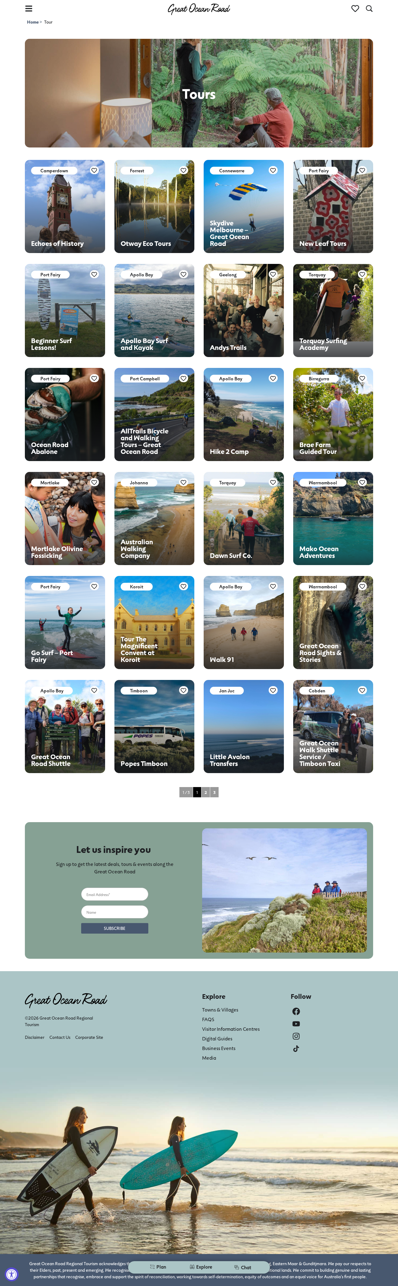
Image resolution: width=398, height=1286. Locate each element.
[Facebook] (296, 1011)
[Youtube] (296, 1023)
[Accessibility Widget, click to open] (12, 1274)
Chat (246, 1267)
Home (33, 22)
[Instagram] (296, 1036)
